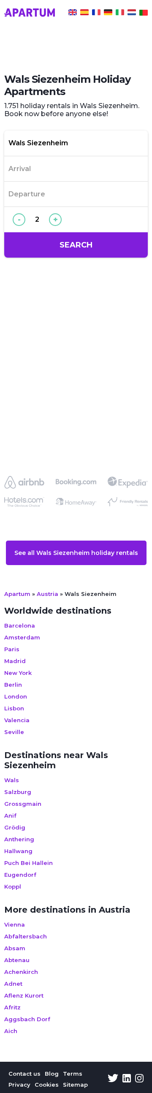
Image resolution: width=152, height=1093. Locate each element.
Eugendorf (20, 874)
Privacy (19, 1084)
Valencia (17, 720)
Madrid (15, 661)
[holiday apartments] (72, 13)
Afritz (12, 1007)
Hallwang (18, 851)
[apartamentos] (143, 13)
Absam (14, 948)
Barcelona (19, 625)
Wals (11, 780)
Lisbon (14, 708)
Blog (52, 1073)
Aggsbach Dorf (27, 1019)
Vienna (14, 924)
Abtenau (17, 960)
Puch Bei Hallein (28, 862)
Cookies (47, 1084)
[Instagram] (139, 1079)
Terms (72, 1073)
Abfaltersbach (25, 936)
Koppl (12, 886)
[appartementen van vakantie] (132, 13)
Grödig (14, 827)
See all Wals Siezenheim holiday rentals (76, 553)
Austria (47, 593)
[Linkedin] (126, 1079)
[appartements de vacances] (96, 13)
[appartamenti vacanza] (120, 13)
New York (18, 672)
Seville (14, 732)
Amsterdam (22, 637)
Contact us (24, 1073)
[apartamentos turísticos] (84, 13)
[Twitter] (113, 1079)
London (15, 696)
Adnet (13, 983)
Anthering (19, 839)
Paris (11, 649)
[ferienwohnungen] (108, 13)
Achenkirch (21, 971)
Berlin (13, 684)
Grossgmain (22, 803)
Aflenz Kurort (23, 995)
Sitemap (75, 1084)
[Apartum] (29, 13)
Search (76, 245)
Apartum (17, 593)
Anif (10, 815)
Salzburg (17, 791)
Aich (10, 1031)
